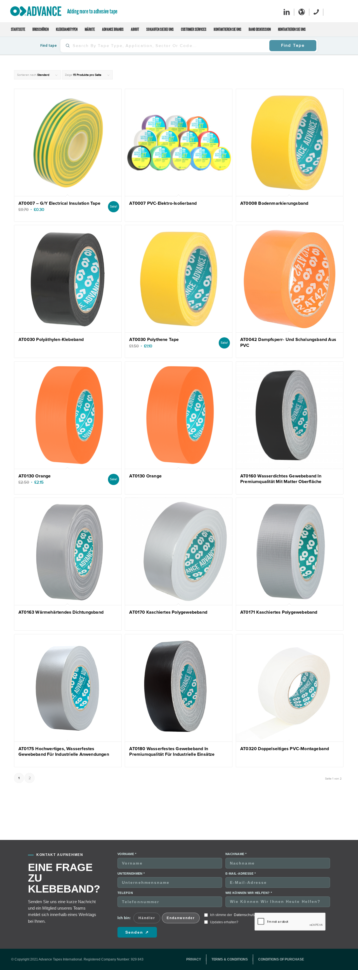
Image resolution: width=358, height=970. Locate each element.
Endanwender (181, 918)
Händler (146, 918)
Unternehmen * (131, 873)
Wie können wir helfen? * (248, 892)
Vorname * (126, 854)
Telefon (125, 892)
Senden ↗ (137, 932)
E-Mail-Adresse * (240, 873)
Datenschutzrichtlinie (252, 914)
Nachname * (235, 854)
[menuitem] (18, 30)
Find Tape (293, 45)
